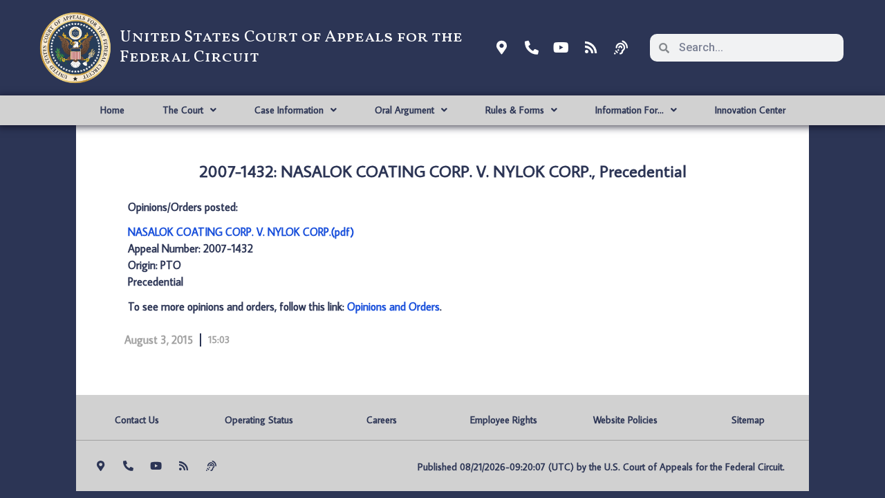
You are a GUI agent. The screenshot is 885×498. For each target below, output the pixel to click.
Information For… (629, 110)
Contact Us (137, 420)
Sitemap (748, 420)
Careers (381, 420)
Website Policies (625, 420)
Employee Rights (503, 420)
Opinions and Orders (393, 306)
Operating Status (259, 420)
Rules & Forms (514, 110)
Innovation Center (750, 110)
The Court (182, 110)
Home (112, 110)
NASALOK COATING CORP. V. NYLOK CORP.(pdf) (241, 232)
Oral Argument (404, 110)
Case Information (289, 110)
